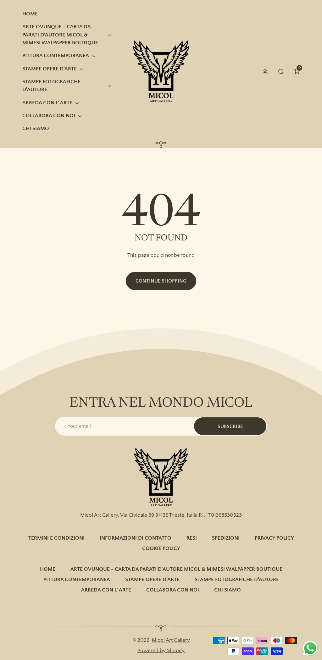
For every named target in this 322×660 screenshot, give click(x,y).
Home (47, 569)
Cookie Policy (161, 548)
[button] (296, 71)
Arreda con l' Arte (106, 590)
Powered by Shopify (161, 650)
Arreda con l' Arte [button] (47, 103)
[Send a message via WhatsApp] (310, 648)
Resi (191, 538)
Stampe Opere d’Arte (152, 579)
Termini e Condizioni (56, 538)
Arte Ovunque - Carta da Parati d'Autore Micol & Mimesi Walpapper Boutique (176, 569)
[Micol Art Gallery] (161, 477)
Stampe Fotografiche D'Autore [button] (51, 85)
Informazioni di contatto (135, 538)
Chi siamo (227, 590)
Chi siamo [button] (35, 128)
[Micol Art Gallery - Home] (161, 71)
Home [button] (30, 14)
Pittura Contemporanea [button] (55, 55)
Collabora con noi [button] (48, 115)
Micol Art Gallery (171, 640)
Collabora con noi (172, 590)
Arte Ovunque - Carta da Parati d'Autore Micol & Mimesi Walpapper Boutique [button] (60, 35)
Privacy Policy (274, 538)
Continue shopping (161, 281)
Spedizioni (226, 538)
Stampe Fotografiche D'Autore (237, 579)
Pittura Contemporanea (76, 579)
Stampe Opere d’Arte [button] (49, 69)
